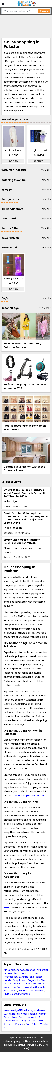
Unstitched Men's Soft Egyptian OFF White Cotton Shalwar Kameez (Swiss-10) (13, 150)
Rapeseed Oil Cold (32, 1020)
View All (45, 170)
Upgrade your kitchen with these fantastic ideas (24, 468)
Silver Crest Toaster (25, 983)
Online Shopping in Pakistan (28, 795)
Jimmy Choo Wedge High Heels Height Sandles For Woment (22, 541)
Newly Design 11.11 (13, 1010)
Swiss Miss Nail (12, 1013)
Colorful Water (12, 1020)
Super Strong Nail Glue (31, 990)
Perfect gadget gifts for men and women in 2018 (25, 386)
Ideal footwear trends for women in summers (25, 427)
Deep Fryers (19, 980)
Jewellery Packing (14, 1024)
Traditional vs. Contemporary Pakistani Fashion (22, 345)
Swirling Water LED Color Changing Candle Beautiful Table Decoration (13, 278)
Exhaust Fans (26, 976)
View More (44, 307)
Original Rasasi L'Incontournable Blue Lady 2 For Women (39, 150)
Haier (7, 907)
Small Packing (29, 1013)
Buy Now (13, 161)
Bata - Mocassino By (30, 1017)
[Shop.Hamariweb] (26, 3)
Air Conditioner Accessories (19, 970)
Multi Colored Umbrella (17, 994)
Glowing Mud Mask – (35, 1010)
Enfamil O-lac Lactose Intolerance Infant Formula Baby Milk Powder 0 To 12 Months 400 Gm (24, 493)
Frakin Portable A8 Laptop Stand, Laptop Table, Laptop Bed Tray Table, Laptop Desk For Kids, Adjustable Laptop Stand (26, 518)
